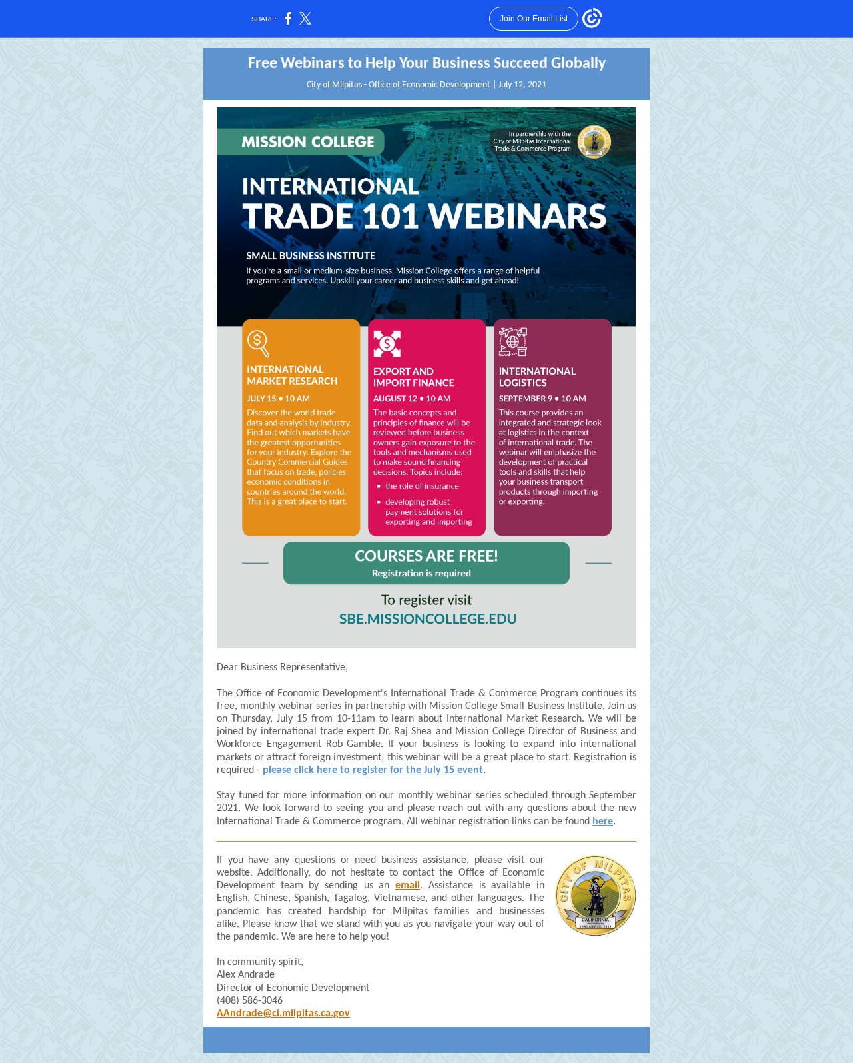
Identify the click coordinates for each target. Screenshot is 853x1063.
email (407, 885)
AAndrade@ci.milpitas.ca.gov (283, 1013)
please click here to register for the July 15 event (373, 770)
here (602, 821)
